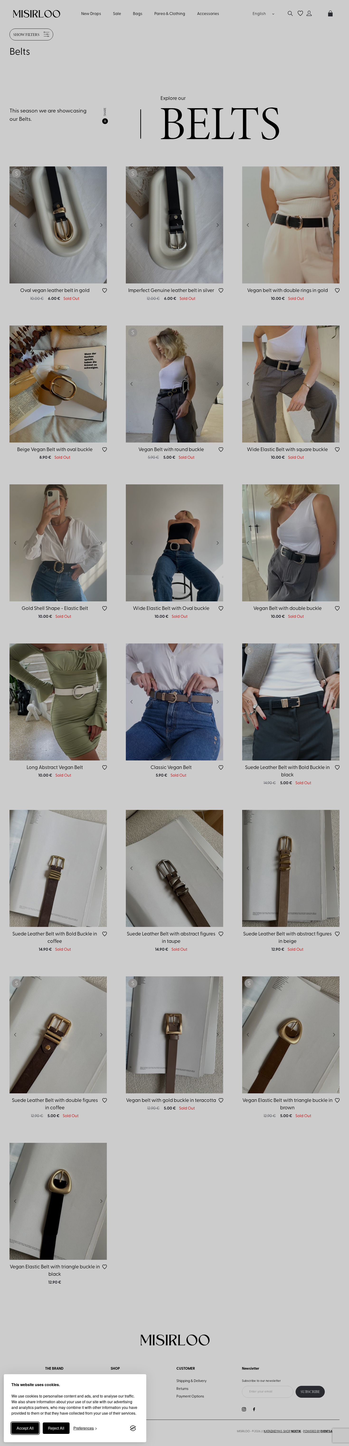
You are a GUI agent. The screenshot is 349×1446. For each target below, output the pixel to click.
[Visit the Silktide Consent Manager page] (133, 1428)
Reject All (56, 1428)
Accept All (25, 1428)
